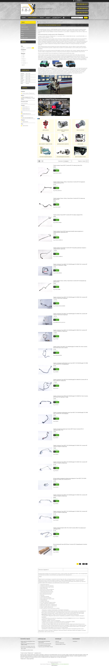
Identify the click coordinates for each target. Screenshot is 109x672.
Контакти (48, 17)
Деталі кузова (80, 143)
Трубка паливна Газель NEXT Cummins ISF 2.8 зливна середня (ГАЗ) (67, 214)
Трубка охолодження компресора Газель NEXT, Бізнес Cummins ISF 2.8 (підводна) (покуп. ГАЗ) (68, 430)
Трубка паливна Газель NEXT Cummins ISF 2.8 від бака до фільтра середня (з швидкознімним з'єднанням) (69, 248)
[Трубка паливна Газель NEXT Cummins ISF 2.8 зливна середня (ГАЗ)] (45, 221)
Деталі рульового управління (63, 143)
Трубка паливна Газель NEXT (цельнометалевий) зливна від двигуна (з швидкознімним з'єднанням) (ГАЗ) (68, 232)
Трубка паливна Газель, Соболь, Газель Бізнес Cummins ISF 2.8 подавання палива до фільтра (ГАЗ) (69, 182)
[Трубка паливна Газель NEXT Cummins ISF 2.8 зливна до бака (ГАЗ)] (45, 172)
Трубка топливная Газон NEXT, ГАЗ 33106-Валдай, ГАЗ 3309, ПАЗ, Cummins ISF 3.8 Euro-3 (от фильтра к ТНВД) (70, 265)
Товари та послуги (32, 17)
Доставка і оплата (57, 17)
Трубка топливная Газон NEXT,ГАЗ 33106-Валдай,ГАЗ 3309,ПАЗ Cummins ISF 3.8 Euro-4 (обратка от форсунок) (70, 380)
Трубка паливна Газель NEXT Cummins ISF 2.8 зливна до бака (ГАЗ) (67, 165)
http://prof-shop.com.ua (26, 113)
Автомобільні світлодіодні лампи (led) (28, 646)
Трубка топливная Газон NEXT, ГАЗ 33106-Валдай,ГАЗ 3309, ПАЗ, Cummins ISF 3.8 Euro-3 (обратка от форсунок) (70, 331)
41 (83, 563)
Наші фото (75, 641)
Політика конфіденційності (64, 664)
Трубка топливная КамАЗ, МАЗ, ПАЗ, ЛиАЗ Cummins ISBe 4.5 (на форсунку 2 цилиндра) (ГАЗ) (69, 528)
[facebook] (37, 118)
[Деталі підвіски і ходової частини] (45, 138)
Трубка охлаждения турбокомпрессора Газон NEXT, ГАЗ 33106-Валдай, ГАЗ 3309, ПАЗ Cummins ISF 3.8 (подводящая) (70, 364)
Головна (24, 17)
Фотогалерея (23, 24)
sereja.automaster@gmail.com (27, 117)
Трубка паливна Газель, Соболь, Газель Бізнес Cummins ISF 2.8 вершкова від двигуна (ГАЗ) (69, 281)
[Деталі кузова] (80, 138)
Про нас (42, 17)
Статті (22, 31)
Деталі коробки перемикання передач (63, 131)
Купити (57, 170)
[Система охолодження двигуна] (45, 151)
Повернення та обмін (25, 29)
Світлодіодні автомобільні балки (44, 645)
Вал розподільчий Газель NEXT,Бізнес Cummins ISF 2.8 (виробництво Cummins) (70, 544)
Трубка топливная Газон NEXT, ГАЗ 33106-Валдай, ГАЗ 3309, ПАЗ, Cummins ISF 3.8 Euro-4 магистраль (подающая (70, 314)
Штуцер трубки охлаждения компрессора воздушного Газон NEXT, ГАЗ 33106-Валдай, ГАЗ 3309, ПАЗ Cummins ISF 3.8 (69, 479)
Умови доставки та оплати (60, 644)
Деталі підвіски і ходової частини (45, 143)
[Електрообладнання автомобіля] (63, 151)
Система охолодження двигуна (46, 156)
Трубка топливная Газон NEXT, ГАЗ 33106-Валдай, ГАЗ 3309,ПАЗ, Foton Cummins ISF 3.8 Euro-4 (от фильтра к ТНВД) (70, 397)
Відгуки (22, 35)
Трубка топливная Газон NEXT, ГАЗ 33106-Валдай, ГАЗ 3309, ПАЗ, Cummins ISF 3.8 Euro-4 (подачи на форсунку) (70, 446)
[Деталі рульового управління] (63, 138)
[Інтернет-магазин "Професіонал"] (27, 9)
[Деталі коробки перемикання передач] (63, 124)
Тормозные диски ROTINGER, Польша (45, 646)
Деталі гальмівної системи (80, 156)
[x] (39, 118)
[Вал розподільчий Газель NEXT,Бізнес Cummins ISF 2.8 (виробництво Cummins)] (45, 551)
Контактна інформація (60, 642)
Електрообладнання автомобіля (63, 156)
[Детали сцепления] (80, 124)
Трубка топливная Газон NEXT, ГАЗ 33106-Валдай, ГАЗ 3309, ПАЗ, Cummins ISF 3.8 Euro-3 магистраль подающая (70, 298)
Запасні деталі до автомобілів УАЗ (44, 643)
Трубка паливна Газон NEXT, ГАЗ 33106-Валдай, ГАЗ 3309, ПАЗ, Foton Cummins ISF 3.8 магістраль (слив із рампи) (70, 347)
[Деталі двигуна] (45, 124)
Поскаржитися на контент (55, 664)
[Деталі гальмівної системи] (80, 151)
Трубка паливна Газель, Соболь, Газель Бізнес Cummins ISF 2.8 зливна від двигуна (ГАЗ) (69, 199)
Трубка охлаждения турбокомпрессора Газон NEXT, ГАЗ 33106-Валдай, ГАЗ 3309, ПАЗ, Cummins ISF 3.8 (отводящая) (70, 413)
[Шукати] (86, 17)
